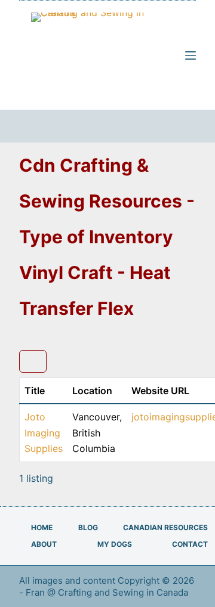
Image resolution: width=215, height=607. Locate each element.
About (44, 544)
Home (42, 527)
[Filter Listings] (33, 361)
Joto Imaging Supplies (43, 432)
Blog (88, 527)
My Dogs (114, 544)
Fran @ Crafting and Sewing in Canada (108, 592)
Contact (190, 544)
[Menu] (190, 55)
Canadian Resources (165, 527)
